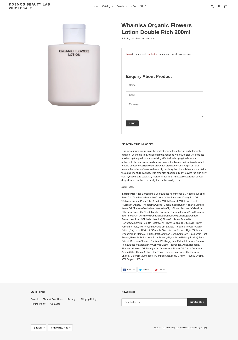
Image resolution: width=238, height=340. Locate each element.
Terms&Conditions (53, 299)
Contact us (152, 54)
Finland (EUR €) (59, 327)
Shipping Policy (88, 299)
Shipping (125, 38)
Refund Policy (38, 303)
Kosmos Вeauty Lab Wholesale (29, 6)
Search (34, 299)
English (38, 327)
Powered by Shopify (198, 328)
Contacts (55, 303)
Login (129, 54)
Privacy (72, 299)
